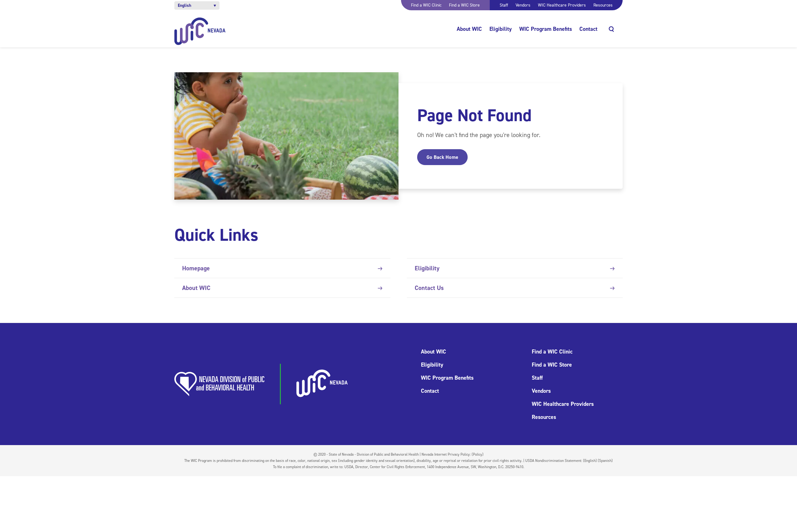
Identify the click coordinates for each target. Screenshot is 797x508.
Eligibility (500, 29)
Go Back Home (442, 157)
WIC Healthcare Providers (562, 5)
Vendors (523, 5)
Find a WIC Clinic (426, 5)
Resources (603, 5)
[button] (196, 5)
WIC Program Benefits (545, 29)
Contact (588, 29)
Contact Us (429, 288)
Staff (504, 5)
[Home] (200, 31)
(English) (590, 460)
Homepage (196, 268)
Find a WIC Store (464, 5)
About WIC (469, 29)
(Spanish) (605, 460)
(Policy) (477, 454)
